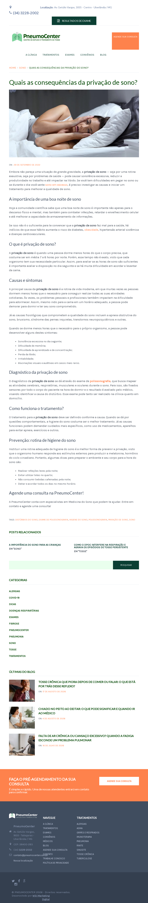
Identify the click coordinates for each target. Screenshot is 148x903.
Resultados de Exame (76, 20)
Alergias (14, 591)
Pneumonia (16, 636)
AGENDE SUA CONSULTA (119, 781)
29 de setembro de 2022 (27, 165)
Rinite (80, 845)
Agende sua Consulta (120, 41)
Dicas (12, 604)
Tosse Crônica (85, 854)
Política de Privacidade (56, 862)
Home (12, 67)
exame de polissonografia (53, 519)
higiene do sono (78, 519)
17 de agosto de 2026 (54, 691)
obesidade (91, 229)
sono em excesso (56, 184)
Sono (22, 67)
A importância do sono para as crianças (35, 545)
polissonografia (98, 519)
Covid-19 (14, 597)
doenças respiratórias (24, 610)
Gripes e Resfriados (88, 832)
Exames (70, 54)
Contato (48, 854)
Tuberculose (84, 858)
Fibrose (14, 623)
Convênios (87, 54)
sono (132, 519)
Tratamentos (51, 54)
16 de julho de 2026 (53, 745)
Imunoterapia (84, 837)
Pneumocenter (19, 630)
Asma (79, 828)
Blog (103, 54)
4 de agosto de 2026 (54, 718)
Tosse (12, 649)
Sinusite (81, 849)
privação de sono (118, 519)
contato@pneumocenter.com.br (31, 855)
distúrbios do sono (26, 519)
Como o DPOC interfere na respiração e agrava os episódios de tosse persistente (101, 546)
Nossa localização (23, 860)
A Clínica (31, 54)
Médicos (48, 841)
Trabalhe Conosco (54, 858)
